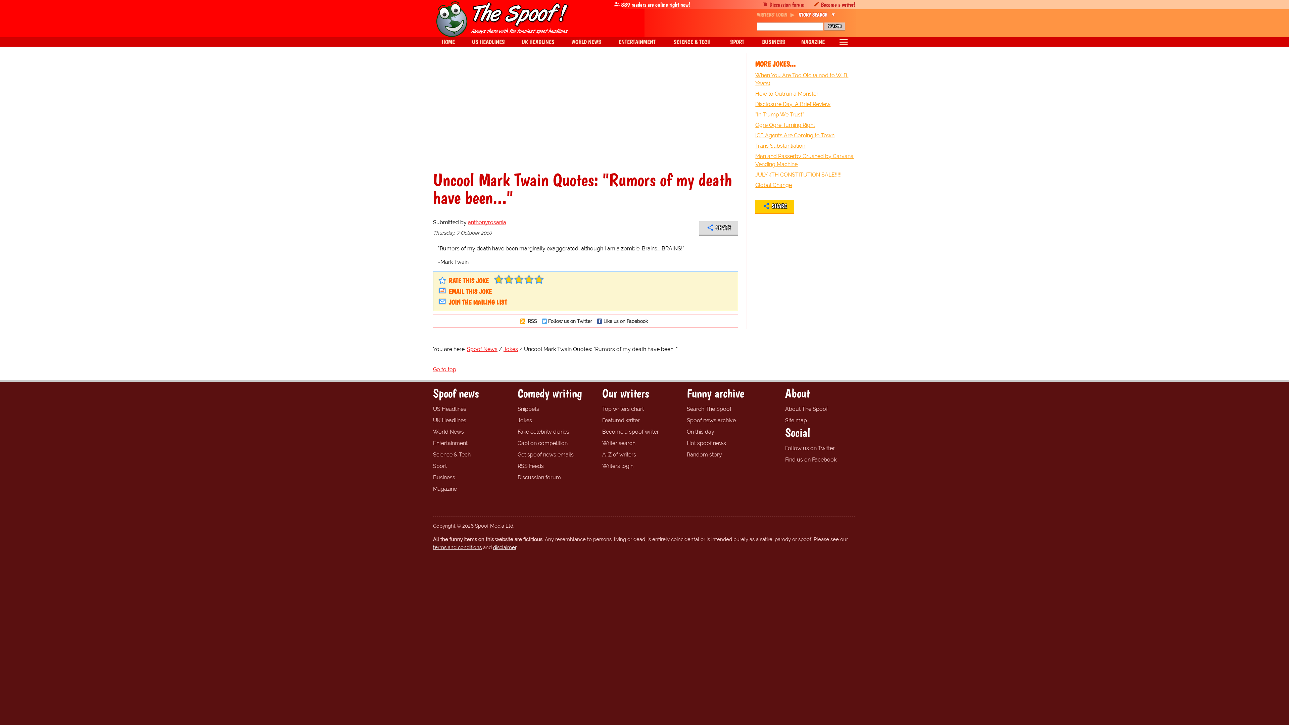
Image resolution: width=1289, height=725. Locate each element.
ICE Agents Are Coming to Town (794, 135)
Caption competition (543, 443)
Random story (704, 454)
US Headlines (449, 409)
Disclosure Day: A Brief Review (792, 104)
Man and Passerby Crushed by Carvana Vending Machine (804, 160)
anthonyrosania (487, 222)
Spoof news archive (711, 420)
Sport (440, 466)
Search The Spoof (709, 409)
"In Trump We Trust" (779, 114)
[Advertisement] (585, 112)
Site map (796, 420)
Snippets (528, 409)
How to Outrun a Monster (786, 94)
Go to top (444, 369)
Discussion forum (787, 4)
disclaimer (504, 547)
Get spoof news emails (546, 454)
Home (448, 41)
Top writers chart (623, 409)
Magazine (445, 489)
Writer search (618, 443)
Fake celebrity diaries (543, 432)
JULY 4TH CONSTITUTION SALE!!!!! (798, 175)
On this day (700, 432)
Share (723, 227)
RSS (532, 321)
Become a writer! (838, 4)
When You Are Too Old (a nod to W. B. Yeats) (801, 79)
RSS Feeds (531, 466)
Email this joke (470, 291)
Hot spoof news (706, 443)
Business (444, 477)
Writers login (617, 466)
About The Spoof (806, 409)
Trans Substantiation (780, 146)
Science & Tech (452, 454)
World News (448, 432)
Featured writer (621, 420)
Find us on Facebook (811, 459)
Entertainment (450, 443)
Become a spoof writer (630, 432)
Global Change (773, 185)
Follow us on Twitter (570, 321)
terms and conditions (457, 547)
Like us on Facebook (626, 321)
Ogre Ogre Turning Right (785, 125)
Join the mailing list (478, 302)
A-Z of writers (619, 454)
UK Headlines (449, 420)
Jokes (525, 420)
